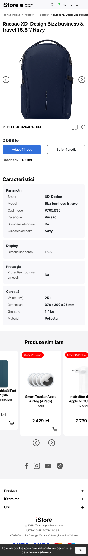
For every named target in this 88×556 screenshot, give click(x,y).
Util (7, 507)
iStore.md (12, 499)
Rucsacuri (44, 14)
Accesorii (29, 14)
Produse (10, 491)
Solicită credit (66, 149)
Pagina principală (11, 14)
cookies (19, 548)
